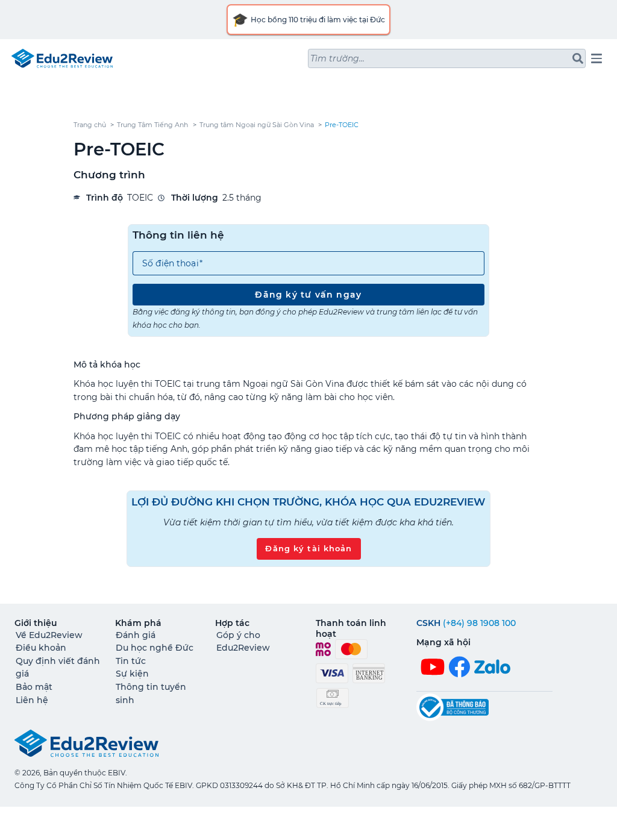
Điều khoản (41, 647)
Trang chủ (90, 125)
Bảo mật (34, 686)
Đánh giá (135, 635)
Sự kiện (132, 673)
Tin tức (131, 661)
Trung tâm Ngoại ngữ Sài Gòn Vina (256, 125)
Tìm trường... (337, 58)
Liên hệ (32, 700)
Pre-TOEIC (342, 125)
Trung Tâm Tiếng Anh (152, 125)
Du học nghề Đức (154, 647)
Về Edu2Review (49, 635)
